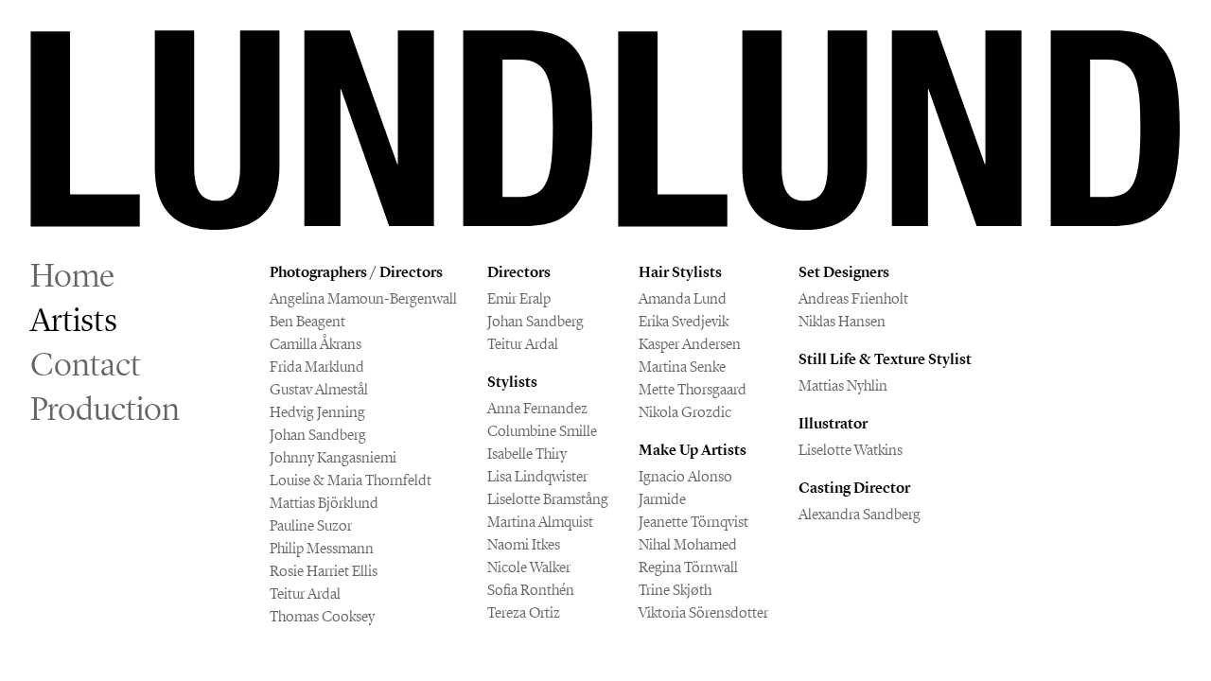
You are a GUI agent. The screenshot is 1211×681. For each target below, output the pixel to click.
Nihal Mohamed (688, 544)
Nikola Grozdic (685, 412)
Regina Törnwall (688, 567)
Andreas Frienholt (853, 298)
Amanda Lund (683, 298)
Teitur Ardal (305, 593)
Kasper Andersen (690, 344)
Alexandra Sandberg (860, 514)
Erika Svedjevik (683, 321)
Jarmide (662, 499)
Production (105, 408)
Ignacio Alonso (685, 476)
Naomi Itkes (523, 544)
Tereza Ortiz (523, 612)
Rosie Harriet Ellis (323, 571)
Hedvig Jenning (317, 412)
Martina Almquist (540, 522)
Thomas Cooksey (322, 616)
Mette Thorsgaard (692, 389)
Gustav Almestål (319, 389)
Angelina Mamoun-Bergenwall (363, 298)
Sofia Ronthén (530, 590)
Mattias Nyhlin (843, 385)
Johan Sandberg (318, 435)
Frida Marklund (317, 366)
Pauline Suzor (311, 525)
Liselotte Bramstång (547, 499)
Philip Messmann (322, 548)
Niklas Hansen (842, 321)
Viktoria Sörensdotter (703, 612)
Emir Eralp (519, 298)
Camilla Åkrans (315, 344)
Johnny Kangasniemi (333, 457)
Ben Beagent (307, 321)
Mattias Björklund (324, 503)
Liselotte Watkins (851, 450)
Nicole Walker (528, 567)
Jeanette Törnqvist (693, 522)
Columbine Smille (542, 431)
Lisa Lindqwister (537, 476)
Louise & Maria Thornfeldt (350, 480)
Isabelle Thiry (527, 454)
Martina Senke (682, 366)
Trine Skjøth (675, 590)
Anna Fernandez (537, 408)
